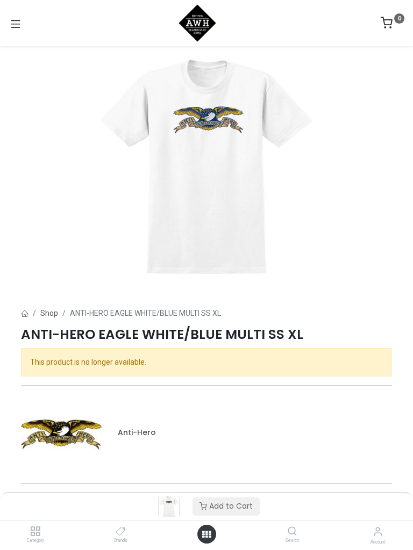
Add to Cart (230, 506)
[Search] (292, 531)
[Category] (35, 531)
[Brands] (121, 531)
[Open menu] (206, 534)
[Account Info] (378, 531)
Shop (49, 313)
